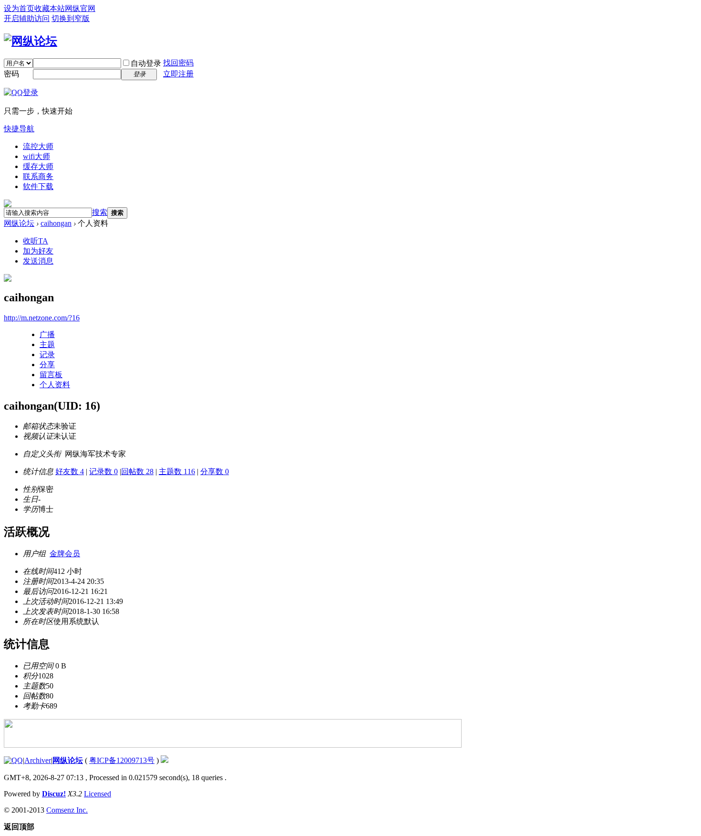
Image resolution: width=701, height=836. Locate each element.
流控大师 (38, 146)
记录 (47, 354)
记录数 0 (103, 471)
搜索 (99, 212)
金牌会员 (65, 554)
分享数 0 (214, 471)
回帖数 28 (137, 471)
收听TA (35, 241)
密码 (11, 74)
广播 (47, 334)
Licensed (97, 794)
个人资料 (55, 385)
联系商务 (38, 176)
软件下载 (38, 186)
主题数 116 (177, 471)
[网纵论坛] (30, 41)
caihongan (56, 223)
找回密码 (178, 63)
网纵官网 (80, 8)
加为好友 (38, 251)
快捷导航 (19, 129)
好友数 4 (69, 471)
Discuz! (54, 794)
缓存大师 (38, 166)
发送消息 (38, 261)
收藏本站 (49, 8)
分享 (47, 364)
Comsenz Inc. (67, 810)
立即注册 (178, 74)
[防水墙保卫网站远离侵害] (164, 760)
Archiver (37, 760)
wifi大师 (36, 156)
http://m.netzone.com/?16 (42, 318)
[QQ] (13, 760)
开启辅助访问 (27, 18)
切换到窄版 (71, 18)
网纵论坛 (19, 223)
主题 (47, 344)
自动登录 (146, 63)
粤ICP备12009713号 (122, 760)
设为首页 (19, 8)
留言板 (51, 374)
